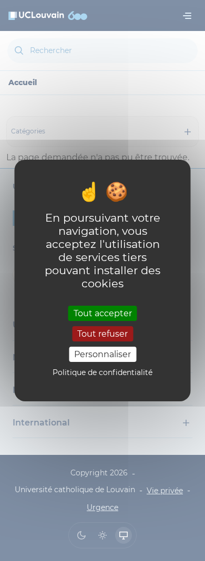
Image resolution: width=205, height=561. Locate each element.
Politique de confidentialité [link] (102, 372)
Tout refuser (102, 334)
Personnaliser (102, 354)
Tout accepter (103, 313)
